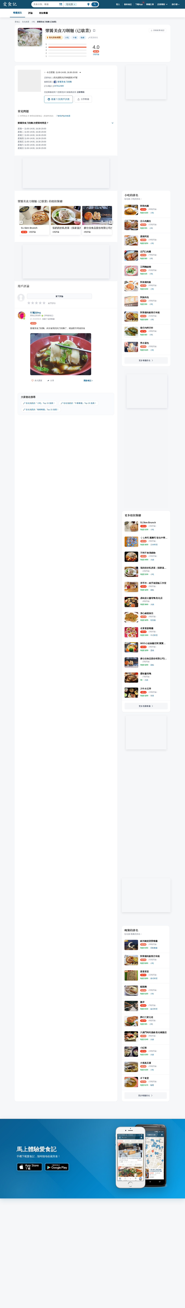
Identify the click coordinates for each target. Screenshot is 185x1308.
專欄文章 (150, 4)
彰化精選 (25, 22)
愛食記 (17, 22)
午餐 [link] (75, 37)
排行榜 (175, 4)
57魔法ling (35, 312)
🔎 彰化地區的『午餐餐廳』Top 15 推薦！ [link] (78, 403)
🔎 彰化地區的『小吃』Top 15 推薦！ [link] (39, 403)
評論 (30, 13)
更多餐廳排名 (144, 360)
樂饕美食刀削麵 (64, 82)
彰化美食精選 (55, 37)
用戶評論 (23, 286)
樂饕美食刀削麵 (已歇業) (68, 30)
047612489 (59, 86)
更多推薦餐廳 (144, 706)
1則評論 (96, 54)
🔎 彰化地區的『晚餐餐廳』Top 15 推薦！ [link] (41, 409)
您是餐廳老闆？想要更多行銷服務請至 (64, 92)
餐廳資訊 (17, 13)
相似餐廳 (43, 13)
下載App (139, 4)
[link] (152, 213)
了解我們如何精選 (63, 116)
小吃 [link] (67, 37)
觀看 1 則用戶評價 (60, 99)
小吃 (33, 22)
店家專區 (161, 4)
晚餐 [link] (83, 37)
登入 (118, 4)
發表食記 (128, 4)
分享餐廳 (85, 99)
